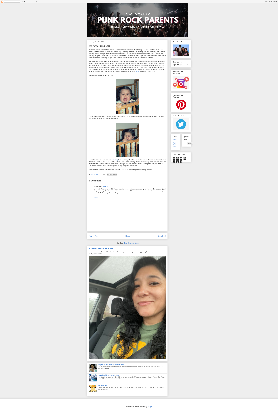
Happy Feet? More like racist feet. (108, 375)
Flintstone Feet (102, 385)
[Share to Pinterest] (116, 175)
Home (127, 236)
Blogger (149, 407)
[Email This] (108, 175)
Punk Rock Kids (174, 145)
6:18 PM (105, 186)
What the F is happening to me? (101, 248)
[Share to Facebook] (114, 175)
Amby (137, 71)
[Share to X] (112, 175)
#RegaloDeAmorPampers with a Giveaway (111, 365)
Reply (96, 198)
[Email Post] (103, 174)
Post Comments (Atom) (131, 243)
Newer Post (93, 236)
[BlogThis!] (110, 175)
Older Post (162, 236)
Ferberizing (114, 160)
